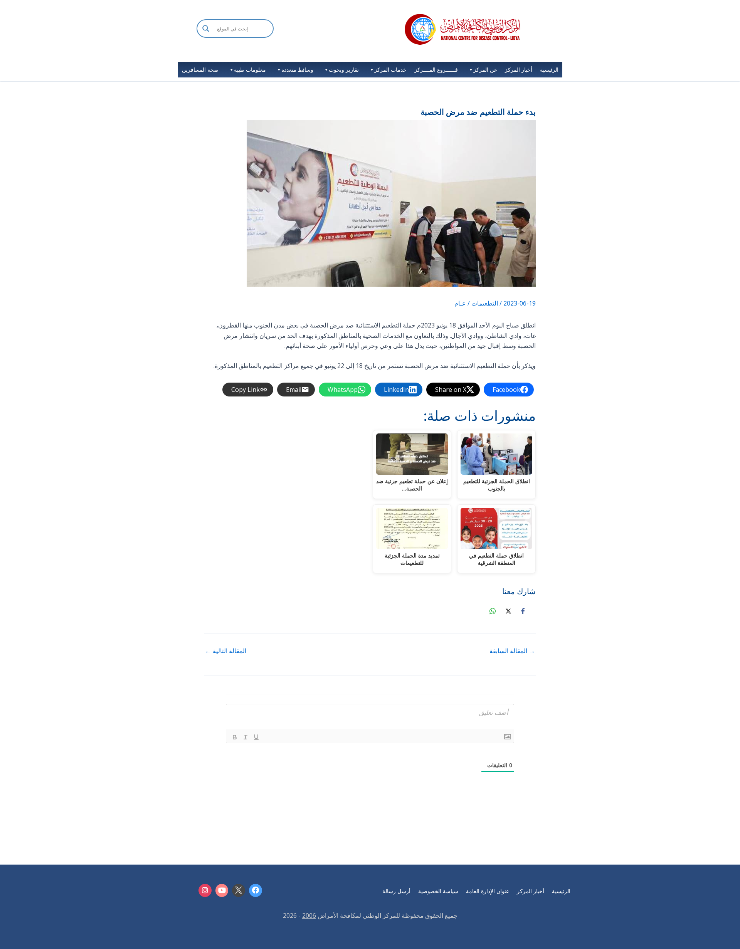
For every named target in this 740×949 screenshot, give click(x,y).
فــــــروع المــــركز (436, 69)
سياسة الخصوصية (438, 891)
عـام (460, 303)
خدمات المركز (390, 69)
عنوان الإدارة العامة (487, 891)
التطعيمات (484, 303)
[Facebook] (255, 890)
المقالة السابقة (512, 651)
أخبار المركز (518, 69)
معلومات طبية (250, 69)
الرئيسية (549, 69)
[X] (238, 890)
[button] (235, 38)
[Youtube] (222, 890)
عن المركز (485, 69)
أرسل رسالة (396, 891)
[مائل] (245, 737)
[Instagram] (205, 890)
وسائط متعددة (297, 69)
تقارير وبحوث (344, 69)
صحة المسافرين (200, 69)
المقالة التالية (225, 651)
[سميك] (234, 737)
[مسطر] (256, 737)
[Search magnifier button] (205, 28)
